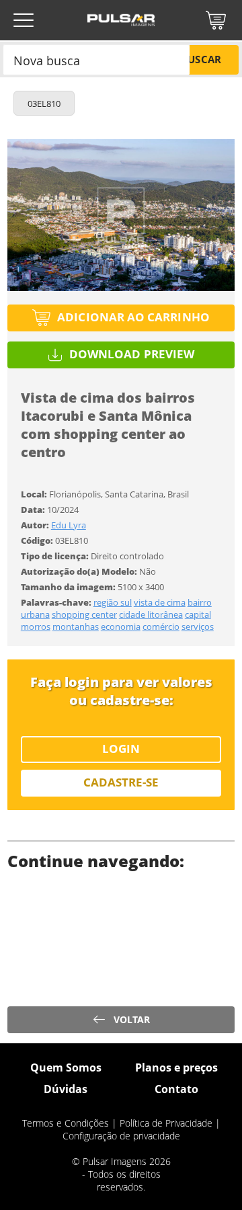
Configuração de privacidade (121, 1135)
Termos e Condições (65, 1123)
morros (35, 626)
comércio (161, 626)
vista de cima (160, 602)
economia (120, 626)
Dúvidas (65, 1089)
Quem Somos (66, 1067)
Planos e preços (176, 1067)
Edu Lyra (68, 525)
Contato (176, 1089)
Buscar (200, 59)
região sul (112, 602)
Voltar (132, 1019)
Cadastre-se (121, 782)
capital (198, 614)
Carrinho (216, 20)
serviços (198, 626)
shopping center (84, 614)
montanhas (75, 626)
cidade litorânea (151, 614)
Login (121, 748)
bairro (200, 602)
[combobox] (96, 59)
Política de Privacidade (166, 1123)
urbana (35, 614)
